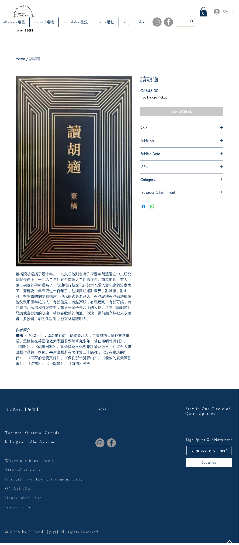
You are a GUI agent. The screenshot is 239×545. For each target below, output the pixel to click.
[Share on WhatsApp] (152, 206)
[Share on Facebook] (143, 206)
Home (20, 58)
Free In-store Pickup (153, 97)
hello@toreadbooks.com (29, 442)
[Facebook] (168, 22)
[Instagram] (157, 22)
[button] (43, 22)
